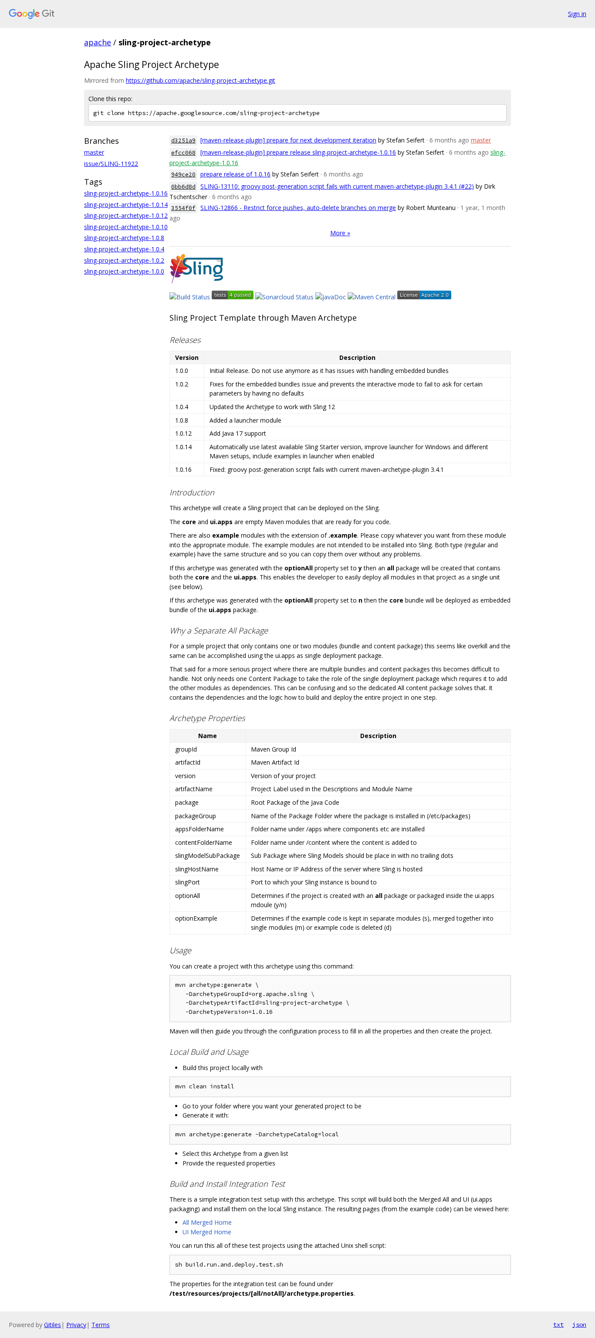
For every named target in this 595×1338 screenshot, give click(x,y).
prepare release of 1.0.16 (235, 174)
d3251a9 (183, 140)
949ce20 (183, 174)
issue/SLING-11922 (111, 163)
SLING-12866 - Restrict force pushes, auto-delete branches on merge (298, 207)
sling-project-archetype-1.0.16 (126, 193)
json (579, 1324)
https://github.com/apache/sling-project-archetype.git (200, 80)
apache (97, 42)
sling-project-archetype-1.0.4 (124, 249)
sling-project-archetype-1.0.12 (126, 215)
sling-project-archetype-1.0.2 (124, 260)
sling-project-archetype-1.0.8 (124, 238)
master (94, 152)
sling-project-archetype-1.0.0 (124, 271)
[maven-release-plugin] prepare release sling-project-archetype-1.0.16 (298, 152)
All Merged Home (207, 1222)
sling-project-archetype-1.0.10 (126, 227)
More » (340, 233)
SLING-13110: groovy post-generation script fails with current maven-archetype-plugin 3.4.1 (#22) (337, 186)
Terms (100, 1325)
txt (558, 1324)
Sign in (577, 14)
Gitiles (52, 1325)
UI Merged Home (207, 1232)
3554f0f (183, 208)
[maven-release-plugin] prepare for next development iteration (288, 140)
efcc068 (183, 152)
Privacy (76, 1325)
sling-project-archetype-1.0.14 (126, 204)
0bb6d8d (183, 186)
